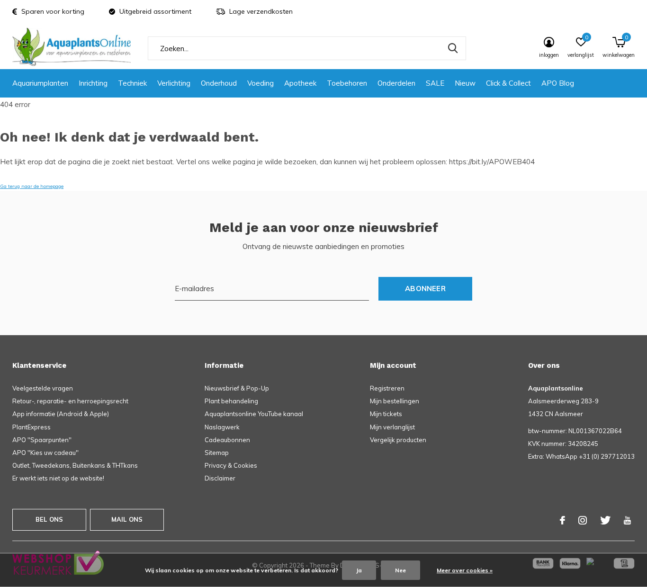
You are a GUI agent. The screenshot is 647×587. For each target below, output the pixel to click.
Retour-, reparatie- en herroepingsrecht (70, 401)
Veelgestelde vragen (42, 388)
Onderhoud (219, 83)
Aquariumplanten (40, 83)
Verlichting (173, 83)
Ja (359, 570)
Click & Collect (508, 83)
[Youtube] (627, 520)
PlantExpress (31, 427)
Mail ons (127, 519)
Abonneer (425, 288)
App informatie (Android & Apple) (60, 414)
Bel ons (49, 519)
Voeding (260, 83)
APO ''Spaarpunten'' (42, 440)
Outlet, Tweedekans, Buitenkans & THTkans (75, 465)
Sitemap (217, 452)
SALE (435, 83)
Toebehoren (347, 83)
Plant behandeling (231, 401)
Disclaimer (220, 478)
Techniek (132, 83)
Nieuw (465, 83)
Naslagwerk (222, 427)
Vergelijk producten (398, 440)
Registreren (387, 388)
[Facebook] (562, 520)
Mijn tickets (386, 414)
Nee (400, 570)
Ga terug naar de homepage (31, 186)
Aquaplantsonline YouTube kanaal (254, 414)
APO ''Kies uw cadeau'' (45, 452)
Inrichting (93, 83)
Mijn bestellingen (394, 401)
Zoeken (453, 48)
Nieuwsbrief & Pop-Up (237, 388)
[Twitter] (605, 520)
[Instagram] (582, 520)
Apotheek (300, 83)
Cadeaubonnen (227, 440)
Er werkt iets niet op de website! (58, 478)
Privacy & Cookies (231, 465)
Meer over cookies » (465, 570)
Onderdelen (396, 83)
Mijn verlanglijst (392, 427)
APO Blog (557, 83)
